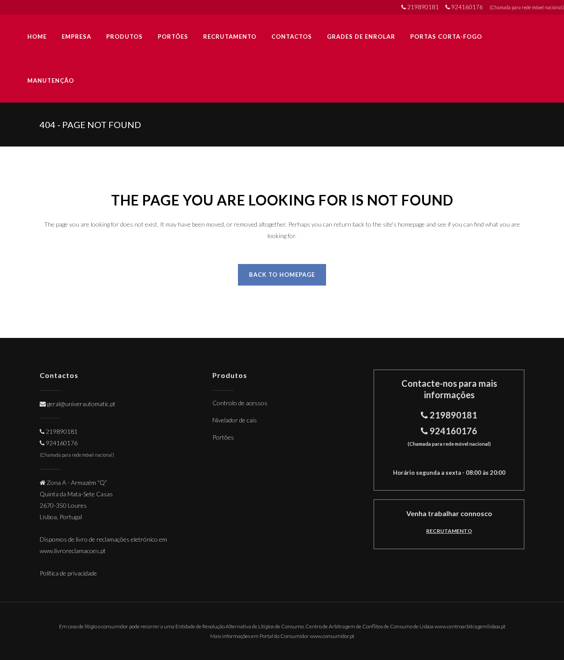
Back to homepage (282, 274)
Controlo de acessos (239, 403)
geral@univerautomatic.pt (81, 403)
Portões (223, 437)
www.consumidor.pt (332, 636)
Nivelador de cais (234, 420)
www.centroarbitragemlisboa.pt (469, 626)
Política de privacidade (68, 573)
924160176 (467, 7)
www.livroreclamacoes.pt (73, 550)
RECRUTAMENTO (449, 531)
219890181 (423, 7)
